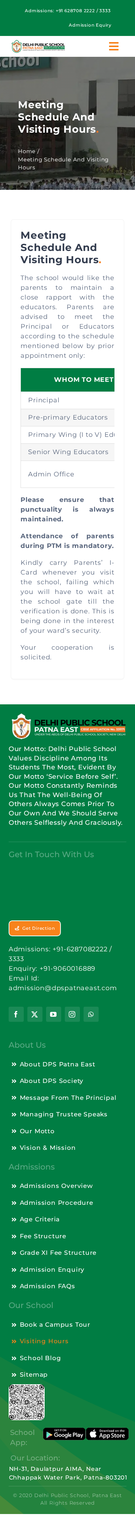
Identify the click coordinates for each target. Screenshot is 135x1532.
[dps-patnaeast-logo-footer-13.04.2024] (68, 715)
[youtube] (53, 1014)
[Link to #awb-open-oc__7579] (114, 46)
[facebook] (16, 1014)
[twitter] (34, 1014)
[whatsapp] (91, 1014)
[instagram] (72, 1014)
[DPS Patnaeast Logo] (38, 43)
